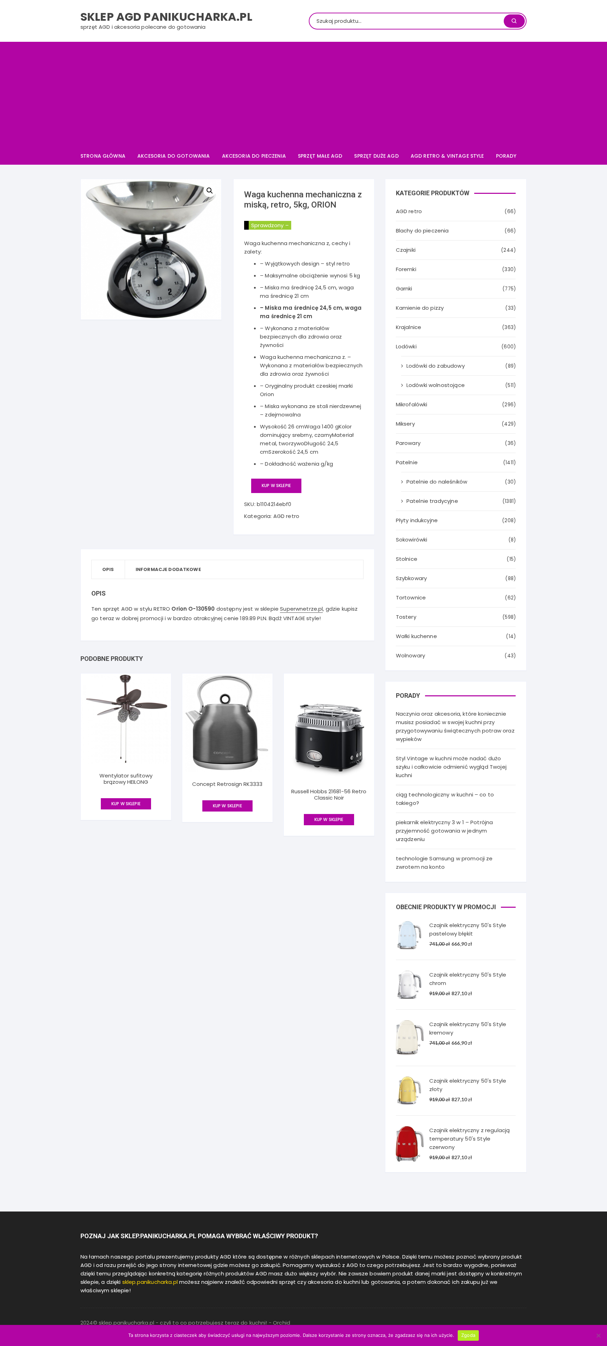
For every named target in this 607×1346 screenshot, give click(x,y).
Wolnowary (410, 655)
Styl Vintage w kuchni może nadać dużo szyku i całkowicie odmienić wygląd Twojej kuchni (451, 767)
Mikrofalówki (411, 404)
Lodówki (406, 346)
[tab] (108, 569)
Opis (108, 569)
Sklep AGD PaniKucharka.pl (166, 17)
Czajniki (406, 250)
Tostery (406, 617)
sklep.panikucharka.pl (150, 1282)
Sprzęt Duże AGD (376, 155)
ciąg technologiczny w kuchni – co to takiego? (445, 799)
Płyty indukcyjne (417, 520)
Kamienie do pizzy (420, 307)
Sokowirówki (411, 539)
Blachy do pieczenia (422, 230)
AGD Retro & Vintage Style (447, 155)
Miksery (405, 423)
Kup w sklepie (276, 485)
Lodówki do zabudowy (435, 365)
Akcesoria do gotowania (173, 155)
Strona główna (102, 155)
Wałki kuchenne (416, 636)
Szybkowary (411, 578)
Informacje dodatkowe (168, 569)
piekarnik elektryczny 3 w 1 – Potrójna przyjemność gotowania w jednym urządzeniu (444, 831)
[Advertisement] (303, 94)
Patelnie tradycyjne (432, 501)
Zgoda (468, 1335)
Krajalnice (409, 327)
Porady (506, 155)
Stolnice (406, 559)
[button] (209, 190)
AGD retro (286, 516)
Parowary (408, 443)
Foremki (406, 269)
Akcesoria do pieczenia (254, 155)
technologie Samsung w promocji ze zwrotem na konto (444, 863)
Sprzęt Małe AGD (320, 155)
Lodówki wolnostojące (435, 385)
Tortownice (411, 597)
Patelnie (407, 462)
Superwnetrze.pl (301, 608)
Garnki (404, 288)
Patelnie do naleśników (436, 481)
